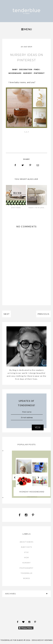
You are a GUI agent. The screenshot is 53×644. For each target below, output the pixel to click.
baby (15, 70)
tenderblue (27, 573)
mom (26, 557)
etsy (26, 552)
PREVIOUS (43, 314)
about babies (26, 542)
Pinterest (39, 73)
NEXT (6, 314)
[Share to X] (22, 165)
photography (26, 568)
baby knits (26, 547)
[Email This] (37, 165)
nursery (27, 73)
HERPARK (48, 640)
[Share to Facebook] (15, 165)
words (26, 578)
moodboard (15, 73)
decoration (25, 70)
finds (37, 70)
